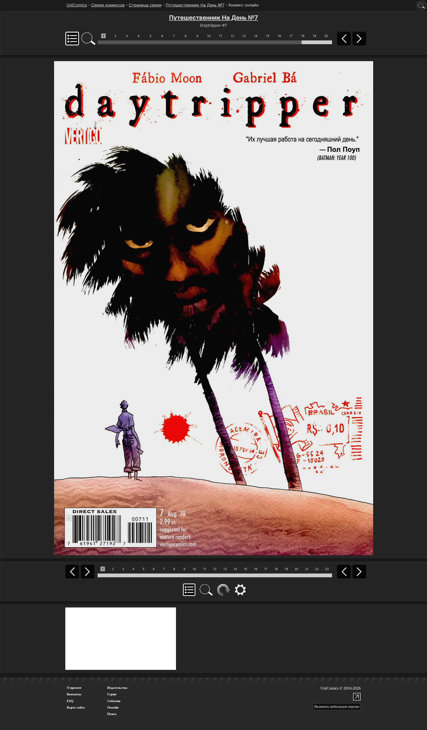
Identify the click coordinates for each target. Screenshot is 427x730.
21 (306, 569)
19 (314, 36)
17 (291, 36)
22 (317, 569)
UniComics (77, 4)
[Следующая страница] (213, 307)
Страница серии (145, 4)
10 (209, 36)
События (113, 701)
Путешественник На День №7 (195, 4)
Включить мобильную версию (336, 707)
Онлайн (112, 707)
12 (232, 36)
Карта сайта (76, 707)
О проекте (74, 688)
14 (255, 36)
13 (244, 36)
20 (326, 36)
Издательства (117, 688)
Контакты (74, 694)
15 (267, 36)
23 (327, 569)
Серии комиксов (108, 4)
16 (279, 36)
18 (302, 36)
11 (220, 36)
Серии (111, 694)
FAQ (70, 701)
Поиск (111, 714)
